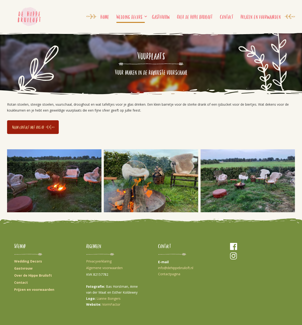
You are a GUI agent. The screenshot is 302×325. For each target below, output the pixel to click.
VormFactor (111, 304)
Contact (227, 16)
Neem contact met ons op (28, 127)
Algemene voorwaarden (104, 268)
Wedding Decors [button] (129, 16)
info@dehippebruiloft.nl (175, 268)
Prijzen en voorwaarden (261, 16)
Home (105, 16)
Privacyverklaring (99, 261)
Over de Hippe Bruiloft (195, 16)
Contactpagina (169, 274)
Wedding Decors (28, 261)
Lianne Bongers (108, 298)
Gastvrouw (161, 16)
